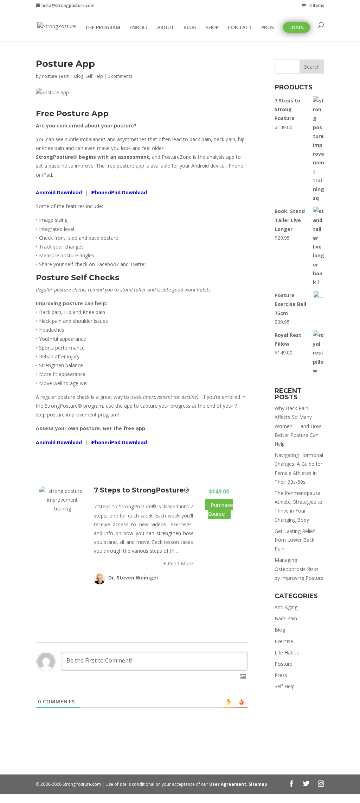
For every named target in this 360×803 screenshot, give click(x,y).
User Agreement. (229, 784)
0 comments (120, 76)
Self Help (94, 76)
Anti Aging (286, 607)
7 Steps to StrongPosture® (141, 490)
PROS (267, 28)
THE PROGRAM (102, 28)
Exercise (284, 641)
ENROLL (138, 28)
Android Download (59, 192)
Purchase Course (220, 509)
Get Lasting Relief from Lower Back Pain (295, 540)
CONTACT (240, 28)
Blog (78, 76)
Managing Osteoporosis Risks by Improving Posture (299, 569)
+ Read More (178, 563)
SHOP (212, 28)
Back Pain (286, 618)
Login (296, 27)
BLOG (190, 28)
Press (281, 675)
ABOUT (165, 28)
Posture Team (56, 76)
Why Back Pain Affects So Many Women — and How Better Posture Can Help (298, 426)
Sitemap (258, 784)
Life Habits (287, 652)
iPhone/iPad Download (118, 192)
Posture (283, 663)
